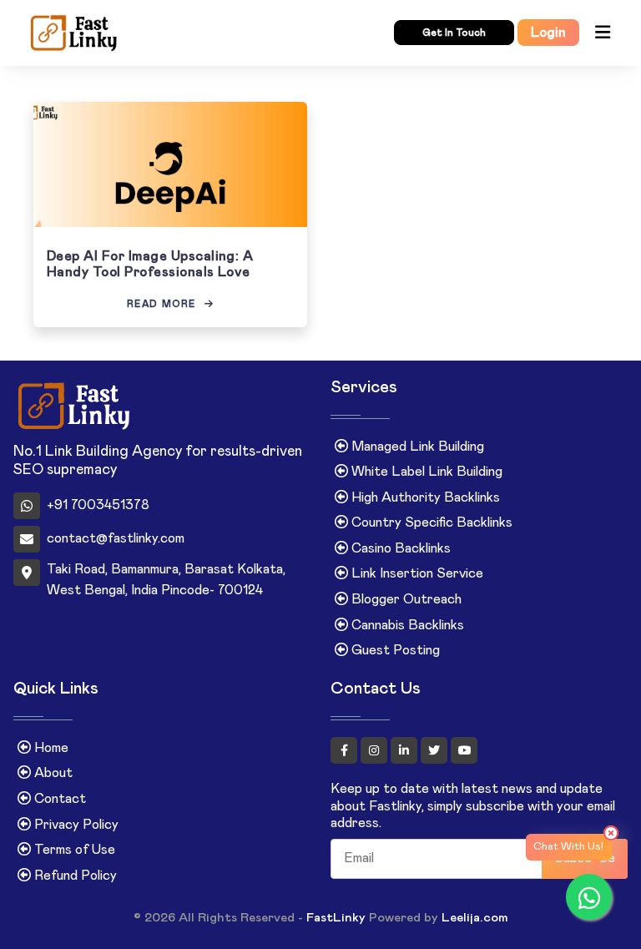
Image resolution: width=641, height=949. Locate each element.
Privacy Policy (75, 824)
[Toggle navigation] (602, 33)
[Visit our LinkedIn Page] (406, 750)
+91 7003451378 (98, 505)
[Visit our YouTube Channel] (464, 750)
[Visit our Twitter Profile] (436, 750)
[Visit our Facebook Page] (346, 750)
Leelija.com (475, 917)
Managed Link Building (416, 446)
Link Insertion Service (415, 573)
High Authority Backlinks (424, 497)
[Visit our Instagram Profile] (376, 750)
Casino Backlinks (399, 548)
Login (548, 32)
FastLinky (336, 917)
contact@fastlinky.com (115, 538)
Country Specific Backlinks (430, 522)
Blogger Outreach (405, 599)
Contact (58, 798)
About (52, 773)
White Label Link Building (425, 471)
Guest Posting (394, 650)
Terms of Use (73, 849)
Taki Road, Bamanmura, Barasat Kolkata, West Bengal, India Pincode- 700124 (166, 580)
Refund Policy (74, 875)
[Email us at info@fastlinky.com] (153, 33)
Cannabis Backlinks (406, 625)
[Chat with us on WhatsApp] (589, 897)
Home (49, 748)
